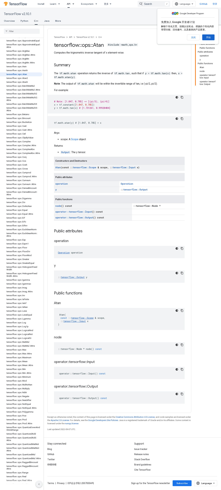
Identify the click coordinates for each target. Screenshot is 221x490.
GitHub (203, 3)
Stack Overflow (142, 459)
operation (61, 183)
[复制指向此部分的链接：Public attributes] (86, 231)
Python (24, 20)
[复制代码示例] (182, 97)
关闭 (193, 37)
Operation (127, 183)
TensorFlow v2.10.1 (17, 14)
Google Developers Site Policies (103, 420)
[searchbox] (22, 31)
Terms (50, 483)
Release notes (141, 454)
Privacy (61, 483)
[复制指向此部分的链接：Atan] (64, 303)
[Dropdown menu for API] (74, 4)
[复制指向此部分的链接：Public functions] (85, 293)
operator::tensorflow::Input (73, 211)
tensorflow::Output (135, 189)
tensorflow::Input (124, 167)
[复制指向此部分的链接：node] (65, 337)
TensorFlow (59, 37)
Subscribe (182, 483)
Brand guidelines (142, 464)
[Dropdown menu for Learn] (60, 4)
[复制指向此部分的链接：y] (59, 266)
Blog (49, 449)
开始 (208, 37)
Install (41, 3)
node (58, 205)
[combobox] (154, 4)
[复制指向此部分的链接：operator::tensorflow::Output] (101, 387)
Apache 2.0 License (60, 420)
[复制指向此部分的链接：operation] (72, 241)
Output (65, 152)
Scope (74, 139)
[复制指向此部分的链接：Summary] (73, 65)
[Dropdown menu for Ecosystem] (97, 4)
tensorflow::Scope (84, 167)
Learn (53, 3)
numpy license (71, 423)
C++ (36, 20)
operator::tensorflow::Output (74, 217)
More (58, 20)
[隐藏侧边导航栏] (39, 484)
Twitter (51, 459)
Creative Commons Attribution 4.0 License (135, 417)
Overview (9, 20)
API (68, 3)
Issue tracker (140, 449)
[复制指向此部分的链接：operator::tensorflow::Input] (98, 362)
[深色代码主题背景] (176, 97)
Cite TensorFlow (142, 469)
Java (46, 20)
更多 (106, 3)
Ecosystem (87, 3)
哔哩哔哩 (51, 464)
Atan (58, 167)
